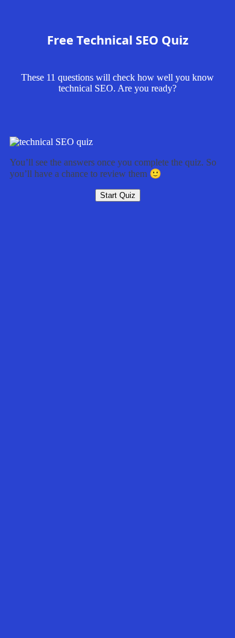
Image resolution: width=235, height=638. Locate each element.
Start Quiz (118, 195)
